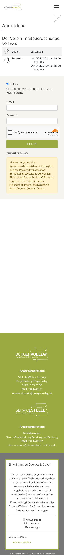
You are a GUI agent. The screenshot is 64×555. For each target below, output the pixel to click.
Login (32, 144)
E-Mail (10, 102)
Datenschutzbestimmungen (32, 510)
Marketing (32, 527)
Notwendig (31, 519)
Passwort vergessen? (17, 152)
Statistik (32, 523)
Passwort (11, 115)
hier (52, 502)
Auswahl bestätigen (17, 537)
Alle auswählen (22, 542)
